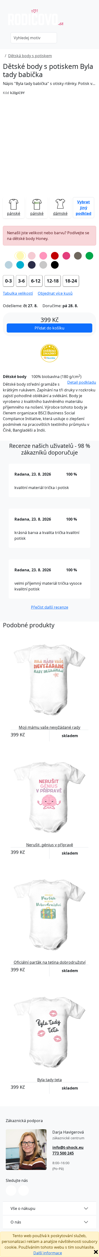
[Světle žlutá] (20, 255)
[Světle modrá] (8, 264)
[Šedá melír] (43, 264)
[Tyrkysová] (20, 264)
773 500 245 (63, 1153)
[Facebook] (23, 1190)
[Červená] (55, 255)
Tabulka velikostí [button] (18, 293)
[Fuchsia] (66, 255)
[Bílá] (8, 255)
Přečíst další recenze (49, 607)
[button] (83, 207)
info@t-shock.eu (68, 1147)
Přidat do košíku (49, 328)
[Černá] (55, 264)
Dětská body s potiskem (30, 55)
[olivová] (78, 255)
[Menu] (93, 20)
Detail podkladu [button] (81, 382)
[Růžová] (43, 255)
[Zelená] (89, 255)
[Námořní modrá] (31, 264)
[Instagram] (11, 1190)
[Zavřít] (96, 1252)
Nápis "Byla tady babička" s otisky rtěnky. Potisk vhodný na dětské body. (49, 83)
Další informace (47, 1253)
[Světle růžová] (31, 255)
